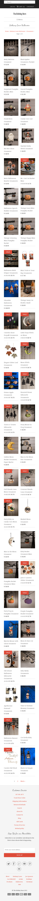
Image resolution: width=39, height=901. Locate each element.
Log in (12, 6)
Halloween (19, 882)
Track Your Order (19, 798)
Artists (21, 879)
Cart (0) (22, 6)
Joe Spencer (29, 876)
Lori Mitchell (11, 879)
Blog (19, 818)
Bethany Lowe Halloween (19, 25)
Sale (19, 884)
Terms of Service (19, 825)
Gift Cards (19, 821)
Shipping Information (19, 801)
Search (19, 808)
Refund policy (19, 828)
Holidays (29, 879)
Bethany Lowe (17, 876)
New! (7, 876)
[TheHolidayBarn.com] (19, 13)
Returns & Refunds (19, 804)
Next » (23, 781)
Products (9, 882)
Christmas (29, 882)
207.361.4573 (19, 794)
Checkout (30, 6)
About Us (19, 811)
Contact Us (19, 815)
